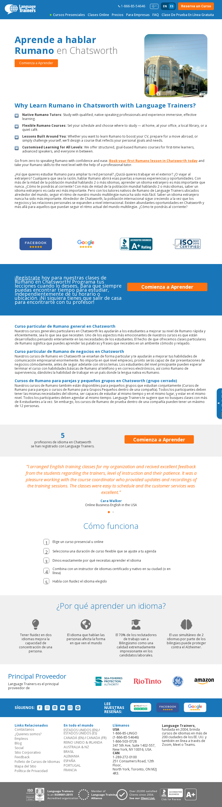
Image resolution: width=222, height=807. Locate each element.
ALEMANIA (71, 756)
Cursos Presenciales (69, 14)
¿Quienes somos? (28, 734)
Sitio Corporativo (28, 752)
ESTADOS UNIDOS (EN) (81, 730)
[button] (109, 512)
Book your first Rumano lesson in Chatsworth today (153, 160)
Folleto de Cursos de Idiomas (37, 761)
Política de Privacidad (31, 771)
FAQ (155, 14)
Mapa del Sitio (25, 766)
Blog (18, 743)
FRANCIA (70, 770)
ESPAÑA (70, 761)
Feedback (22, 757)
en (165, 6)
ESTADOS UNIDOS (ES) (80, 733)
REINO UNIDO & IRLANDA (83, 742)
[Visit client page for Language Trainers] (138, 794)
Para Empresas (138, 14)
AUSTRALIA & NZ (76, 747)
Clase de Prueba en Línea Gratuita (188, 14)
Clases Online (98, 14)
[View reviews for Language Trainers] (178, 795)
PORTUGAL (72, 765)
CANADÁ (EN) (74, 738)
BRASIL (69, 751)
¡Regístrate (27, 277)
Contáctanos (24, 729)
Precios (117, 14)
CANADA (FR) (96, 738)
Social (19, 748)
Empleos (21, 738)
